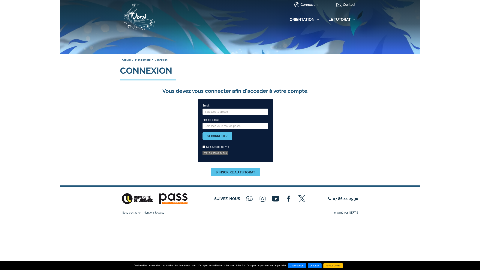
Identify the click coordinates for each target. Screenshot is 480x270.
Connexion (309, 5)
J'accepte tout (297, 265)
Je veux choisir (333, 265)
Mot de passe (210, 119)
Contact (349, 5)
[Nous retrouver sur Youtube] (275, 198)
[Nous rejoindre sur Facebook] (288, 198)
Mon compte (143, 59)
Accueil (126, 59)
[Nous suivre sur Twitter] (302, 198)
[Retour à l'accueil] (139, 15)
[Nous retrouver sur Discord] (249, 198)
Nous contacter (131, 212)
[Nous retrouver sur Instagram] (262, 198)
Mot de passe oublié (215, 153)
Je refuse (315, 265)
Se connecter (217, 136)
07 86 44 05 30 (345, 198)
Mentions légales (153, 212)
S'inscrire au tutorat (235, 172)
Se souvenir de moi (218, 146)
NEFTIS (353, 212)
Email (205, 105)
